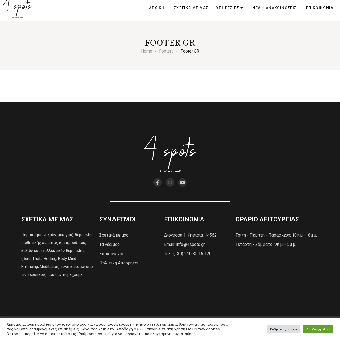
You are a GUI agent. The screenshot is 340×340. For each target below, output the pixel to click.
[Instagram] (170, 182)
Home (146, 51)
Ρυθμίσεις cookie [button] (283, 329)
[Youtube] (182, 182)
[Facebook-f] (157, 182)
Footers (166, 51)
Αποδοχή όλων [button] (318, 329)
